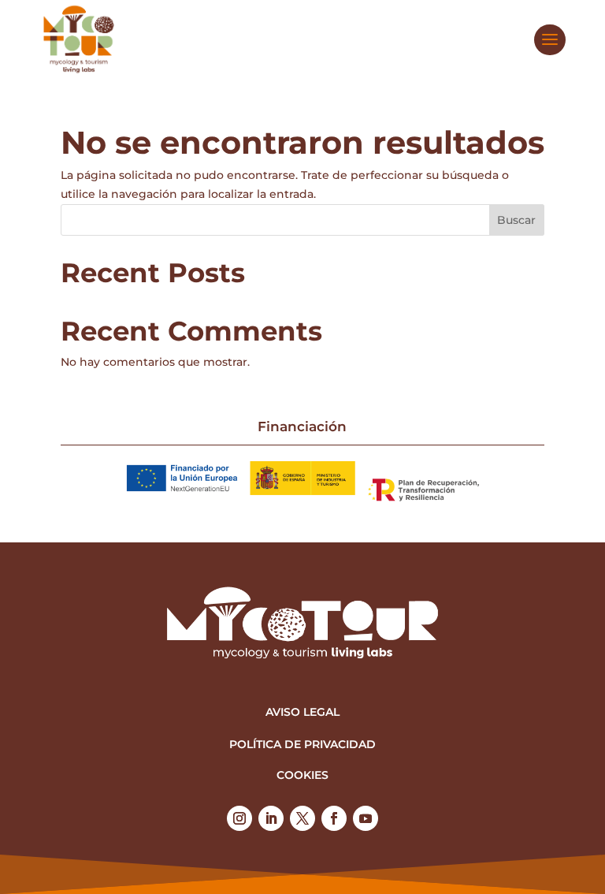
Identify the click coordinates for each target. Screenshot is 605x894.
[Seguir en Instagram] (239, 818)
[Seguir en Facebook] (334, 818)
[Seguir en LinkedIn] (271, 818)
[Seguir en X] (302, 818)
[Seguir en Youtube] (365, 818)
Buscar (516, 220)
